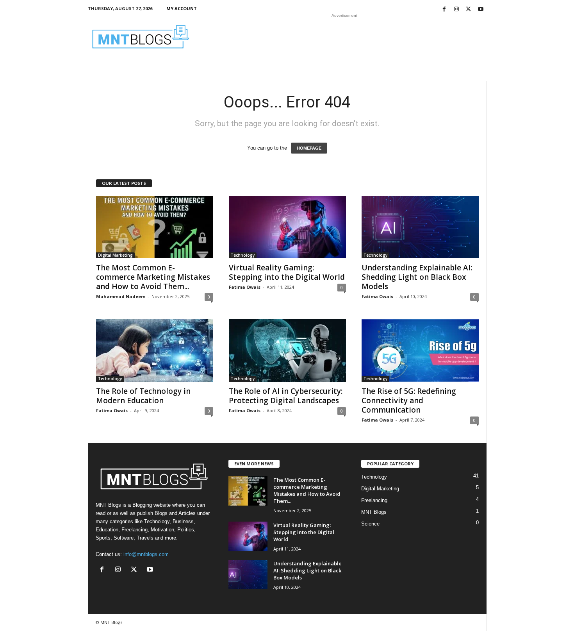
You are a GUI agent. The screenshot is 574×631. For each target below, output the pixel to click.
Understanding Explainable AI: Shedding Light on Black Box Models (417, 277)
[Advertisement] (344, 36)
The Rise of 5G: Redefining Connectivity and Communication (409, 400)
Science (370, 524)
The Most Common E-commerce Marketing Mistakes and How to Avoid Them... (153, 277)
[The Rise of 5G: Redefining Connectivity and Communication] (420, 350)
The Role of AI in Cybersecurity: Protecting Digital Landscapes (285, 396)
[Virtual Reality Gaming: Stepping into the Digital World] (287, 227)
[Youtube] (480, 9)
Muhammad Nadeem (120, 296)
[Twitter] (468, 9)
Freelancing (374, 500)
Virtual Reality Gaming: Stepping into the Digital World (287, 272)
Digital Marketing (115, 255)
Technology (243, 255)
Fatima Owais (244, 287)
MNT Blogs (374, 512)
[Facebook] (444, 9)
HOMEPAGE (309, 148)
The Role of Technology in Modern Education (143, 396)
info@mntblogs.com (146, 554)
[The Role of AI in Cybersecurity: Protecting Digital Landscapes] (287, 350)
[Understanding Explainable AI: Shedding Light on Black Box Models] (420, 227)
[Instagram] (456, 9)
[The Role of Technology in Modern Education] (154, 350)
